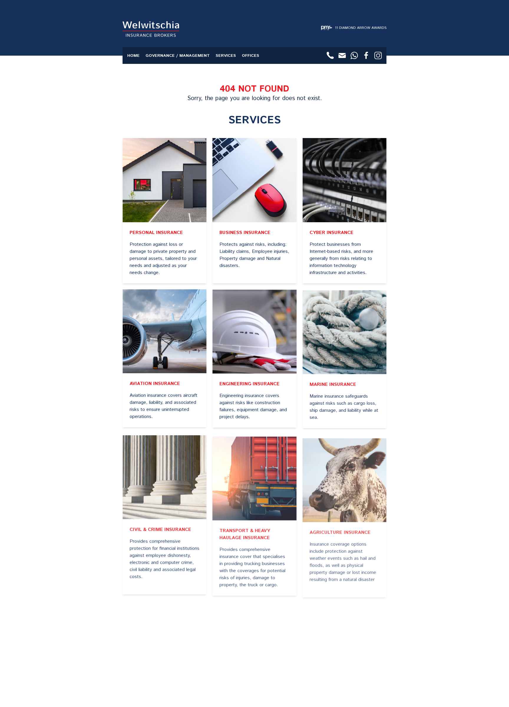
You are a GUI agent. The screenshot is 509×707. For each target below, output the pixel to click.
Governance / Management (178, 56)
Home (133, 56)
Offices (250, 56)
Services (226, 56)
